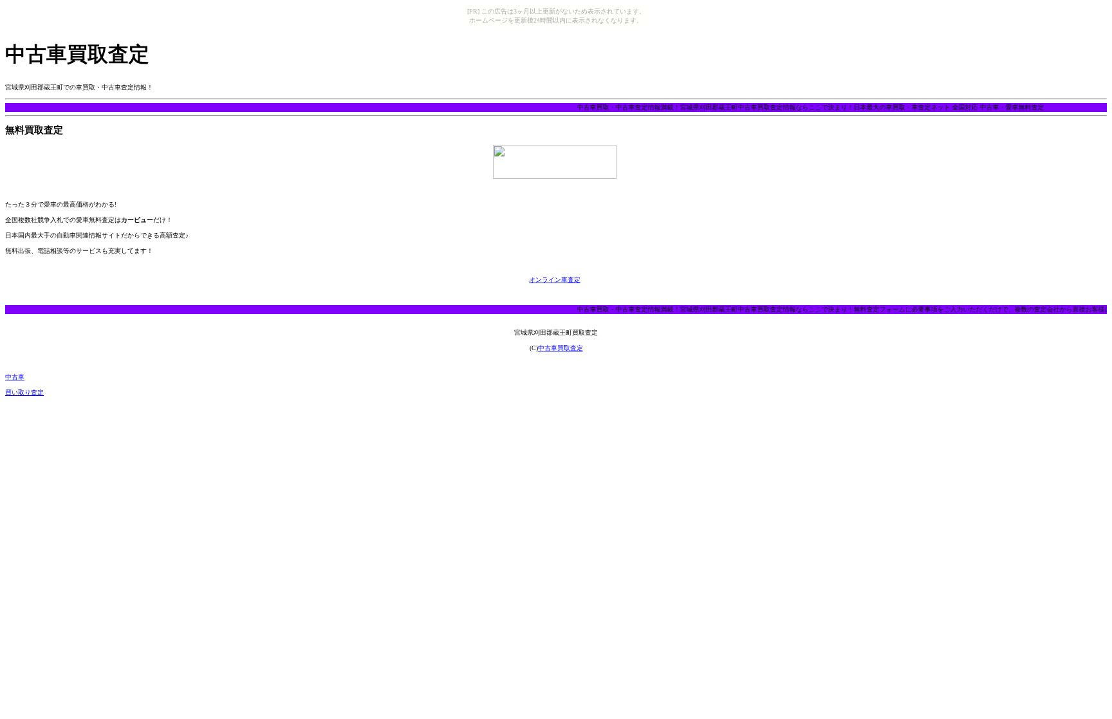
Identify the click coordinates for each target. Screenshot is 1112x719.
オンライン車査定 (554, 279)
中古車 (14, 376)
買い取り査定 (24, 392)
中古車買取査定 (560, 347)
